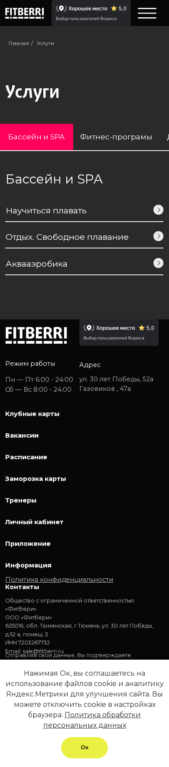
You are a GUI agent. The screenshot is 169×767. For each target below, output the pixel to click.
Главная (19, 43)
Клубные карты (32, 414)
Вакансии (22, 435)
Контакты (22, 587)
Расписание (26, 457)
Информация (28, 565)
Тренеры (20, 500)
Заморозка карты (35, 479)
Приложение (28, 544)
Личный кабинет (34, 522)
